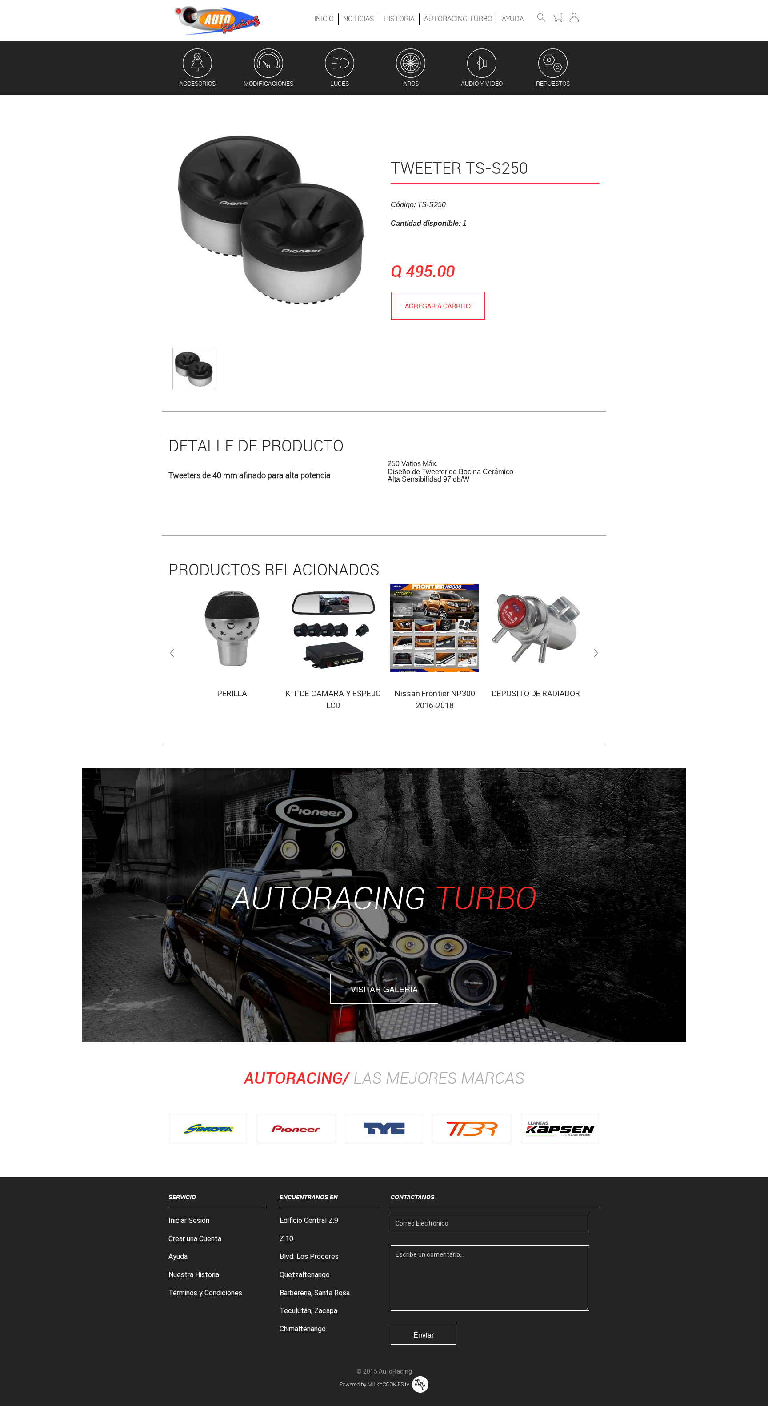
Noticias (358, 19)
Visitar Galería (384, 989)
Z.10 (286, 1238)
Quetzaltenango (305, 1274)
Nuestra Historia (193, 1274)
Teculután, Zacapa (308, 1310)
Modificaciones (268, 83)
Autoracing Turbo (458, 19)
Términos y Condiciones (205, 1293)
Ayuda (513, 19)
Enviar (423, 1335)
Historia (399, 19)
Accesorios (197, 83)
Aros (411, 83)
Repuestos (553, 83)
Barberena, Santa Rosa (315, 1293)
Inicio (324, 19)
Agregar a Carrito (438, 305)
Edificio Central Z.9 (309, 1220)
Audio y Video (482, 83)
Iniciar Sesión (188, 1220)
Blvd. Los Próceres (309, 1256)
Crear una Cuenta (194, 1238)
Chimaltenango (303, 1329)
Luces (339, 83)
